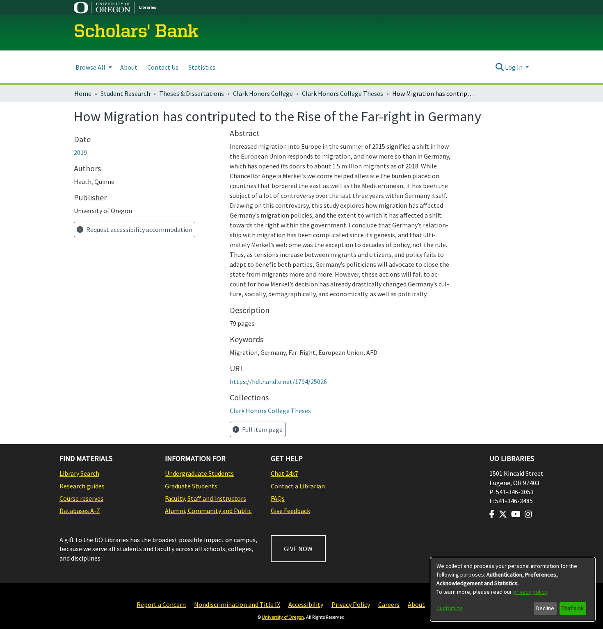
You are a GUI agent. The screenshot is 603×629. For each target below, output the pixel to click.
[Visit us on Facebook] (492, 514)
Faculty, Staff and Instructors (205, 498)
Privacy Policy (350, 604)
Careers (389, 604)
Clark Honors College (263, 93)
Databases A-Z (79, 510)
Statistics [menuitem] (201, 67)
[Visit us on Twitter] (503, 514)
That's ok (573, 608)
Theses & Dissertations (191, 93)
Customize (449, 608)
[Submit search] (499, 67)
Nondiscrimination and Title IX (237, 604)
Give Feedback (290, 510)
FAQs (278, 498)
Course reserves (81, 498)
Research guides (82, 486)
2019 (80, 152)
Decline (545, 608)
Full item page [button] (262, 429)
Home (82, 93)
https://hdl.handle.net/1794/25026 (278, 381)
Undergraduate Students (199, 473)
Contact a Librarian (298, 486)
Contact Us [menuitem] (162, 67)
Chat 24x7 (284, 473)
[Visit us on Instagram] (528, 514)
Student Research (125, 93)
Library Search (79, 473)
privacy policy (530, 591)
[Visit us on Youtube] (516, 514)
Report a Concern (161, 604)
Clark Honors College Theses (342, 93)
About (416, 604)
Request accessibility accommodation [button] (138, 229)
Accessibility (305, 604)
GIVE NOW (298, 549)
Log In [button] (514, 67)
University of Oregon (283, 617)
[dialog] (513, 589)
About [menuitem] (128, 67)
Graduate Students (191, 486)
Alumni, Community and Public (208, 510)
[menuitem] (93, 67)
